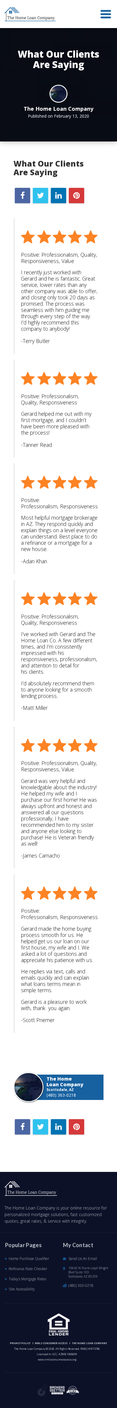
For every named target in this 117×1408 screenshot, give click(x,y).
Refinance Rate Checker (28, 1268)
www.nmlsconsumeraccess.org (57, 1359)
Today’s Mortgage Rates (27, 1278)
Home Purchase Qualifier (29, 1258)
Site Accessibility (22, 1289)
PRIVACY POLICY (20, 1343)
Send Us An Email (82, 1258)
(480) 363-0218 (61, 1095)
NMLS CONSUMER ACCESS (51, 1343)
